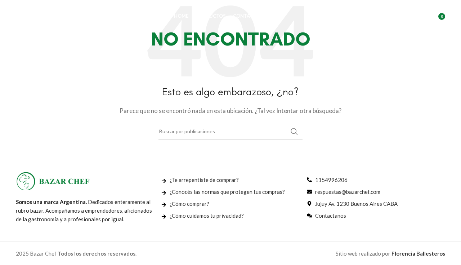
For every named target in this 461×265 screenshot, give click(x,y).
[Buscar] (404, 16)
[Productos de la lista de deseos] (418, 16)
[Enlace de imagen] (53, 180)
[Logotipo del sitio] (52, 15)
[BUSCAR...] (294, 131)
